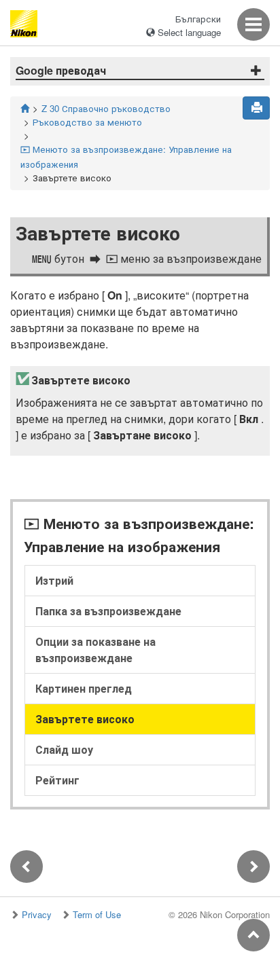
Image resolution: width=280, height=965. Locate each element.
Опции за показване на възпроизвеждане (95, 650)
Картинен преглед (83, 688)
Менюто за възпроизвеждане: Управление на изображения (126, 156)
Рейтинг (57, 780)
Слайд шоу (64, 749)
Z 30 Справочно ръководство (106, 108)
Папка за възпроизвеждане (108, 611)
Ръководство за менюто (87, 121)
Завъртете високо (85, 719)
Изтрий (54, 580)
